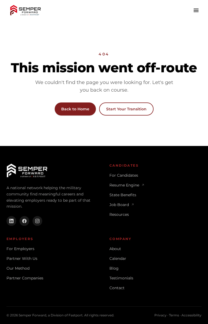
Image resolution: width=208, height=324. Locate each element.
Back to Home (75, 109)
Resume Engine (126, 185)
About (115, 248)
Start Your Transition (126, 109)
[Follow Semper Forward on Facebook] (24, 221)
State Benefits (122, 194)
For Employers (20, 248)
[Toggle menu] (196, 10)
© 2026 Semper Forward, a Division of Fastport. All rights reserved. (60, 315)
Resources (119, 214)
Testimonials (121, 278)
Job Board (121, 204)
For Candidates (123, 175)
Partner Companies (24, 278)
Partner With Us (21, 258)
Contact (117, 287)
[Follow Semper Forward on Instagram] (37, 221)
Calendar (117, 258)
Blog (114, 268)
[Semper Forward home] (25, 10)
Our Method (18, 268)
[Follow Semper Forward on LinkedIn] (11, 221)
